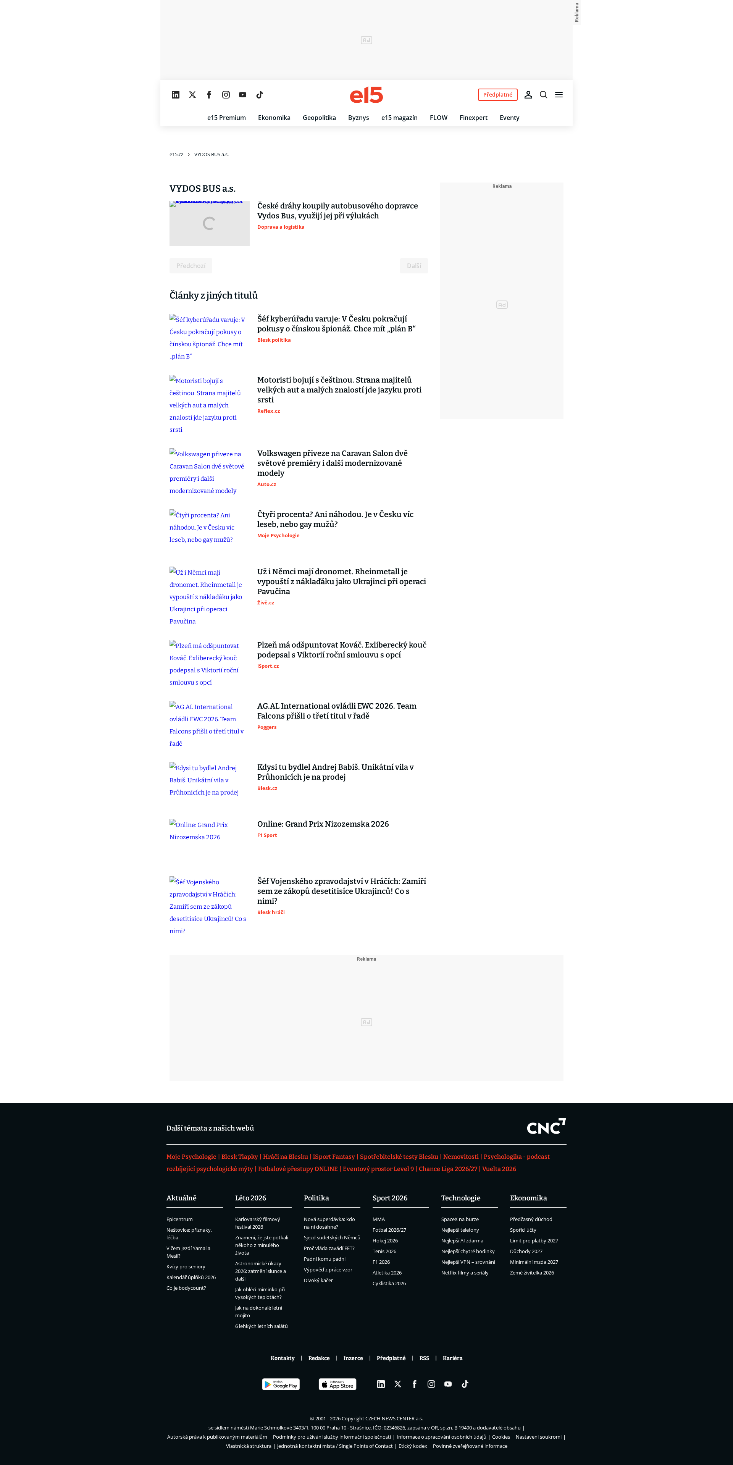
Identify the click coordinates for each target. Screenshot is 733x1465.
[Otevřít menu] (559, 94)
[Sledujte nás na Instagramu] (226, 95)
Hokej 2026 (385, 1240)
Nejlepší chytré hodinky (468, 1251)
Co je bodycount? (186, 1287)
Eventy (510, 117)
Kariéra (453, 1358)
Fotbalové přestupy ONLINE (298, 1169)
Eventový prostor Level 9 (378, 1169)
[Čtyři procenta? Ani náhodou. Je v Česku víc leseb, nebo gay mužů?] (210, 531)
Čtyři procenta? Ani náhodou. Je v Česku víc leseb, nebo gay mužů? (335, 519)
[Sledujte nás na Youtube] (243, 95)
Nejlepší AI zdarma (462, 1240)
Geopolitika (319, 117)
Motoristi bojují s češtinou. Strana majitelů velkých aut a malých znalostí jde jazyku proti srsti (339, 389)
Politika (316, 1198)
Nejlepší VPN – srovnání (468, 1261)
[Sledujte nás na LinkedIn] (176, 95)
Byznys (358, 117)
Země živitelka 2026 (532, 1272)
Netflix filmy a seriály (465, 1272)
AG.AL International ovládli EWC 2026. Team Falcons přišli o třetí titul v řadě (337, 710)
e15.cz (176, 154)
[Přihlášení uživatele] (528, 94)
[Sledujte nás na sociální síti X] (192, 95)
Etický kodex (413, 1445)
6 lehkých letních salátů (261, 1326)
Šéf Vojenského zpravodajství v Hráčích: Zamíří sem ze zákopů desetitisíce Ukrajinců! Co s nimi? (341, 891)
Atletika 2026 (387, 1272)
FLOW (438, 117)
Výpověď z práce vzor (328, 1269)
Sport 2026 (390, 1198)
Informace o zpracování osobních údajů (441, 1436)
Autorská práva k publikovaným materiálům (217, 1436)
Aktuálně (181, 1198)
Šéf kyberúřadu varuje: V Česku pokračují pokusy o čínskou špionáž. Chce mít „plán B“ (336, 323)
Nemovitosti (461, 1156)
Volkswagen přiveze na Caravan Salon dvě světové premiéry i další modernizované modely (332, 463)
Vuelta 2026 (499, 1169)
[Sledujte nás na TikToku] (259, 95)
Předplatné (391, 1358)
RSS (424, 1358)
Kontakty (283, 1358)
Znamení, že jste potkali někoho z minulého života (261, 1245)
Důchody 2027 (526, 1251)
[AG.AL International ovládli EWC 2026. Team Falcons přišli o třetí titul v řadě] (210, 725)
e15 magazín (399, 117)
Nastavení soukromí (539, 1436)
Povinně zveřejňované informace (470, 1445)
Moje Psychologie (191, 1156)
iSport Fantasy (334, 1156)
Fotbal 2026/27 (389, 1229)
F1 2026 (381, 1261)
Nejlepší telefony (460, 1229)
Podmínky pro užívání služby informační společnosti (332, 1436)
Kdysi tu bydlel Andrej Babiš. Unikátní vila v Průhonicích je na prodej (335, 772)
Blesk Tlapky (239, 1156)
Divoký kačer (318, 1280)
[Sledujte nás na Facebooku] (209, 95)
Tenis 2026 (384, 1251)
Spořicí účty (523, 1229)
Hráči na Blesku (285, 1156)
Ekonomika (274, 117)
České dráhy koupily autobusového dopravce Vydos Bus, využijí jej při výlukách (337, 210)
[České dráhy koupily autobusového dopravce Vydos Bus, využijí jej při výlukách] (210, 223)
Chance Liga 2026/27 (448, 1169)
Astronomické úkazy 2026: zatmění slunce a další (260, 1271)
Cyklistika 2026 (389, 1283)
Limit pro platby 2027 (534, 1240)
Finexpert (474, 117)
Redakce (319, 1358)
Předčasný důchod (531, 1219)
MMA (379, 1219)
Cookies (501, 1436)
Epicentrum (179, 1219)
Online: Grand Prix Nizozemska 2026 (323, 824)
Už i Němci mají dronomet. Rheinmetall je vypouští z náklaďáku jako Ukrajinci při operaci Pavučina (341, 581)
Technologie (461, 1198)
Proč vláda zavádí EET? (329, 1248)
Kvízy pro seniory (185, 1266)
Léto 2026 (250, 1198)
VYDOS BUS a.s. (211, 154)
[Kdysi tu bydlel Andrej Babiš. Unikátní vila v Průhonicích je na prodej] (210, 784)
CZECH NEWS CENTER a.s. (394, 1418)
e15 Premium (226, 117)
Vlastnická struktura (248, 1445)
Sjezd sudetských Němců (332, 1237)
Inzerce (353, 1358)
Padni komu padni (325, 1258)
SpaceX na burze (460, 1219)
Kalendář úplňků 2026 (191, 1277)
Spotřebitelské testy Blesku (399, 1156)
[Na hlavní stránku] (366, 95)
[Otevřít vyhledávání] (543, 94)
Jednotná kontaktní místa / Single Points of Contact (335, 1445)
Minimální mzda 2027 (534, 1261)
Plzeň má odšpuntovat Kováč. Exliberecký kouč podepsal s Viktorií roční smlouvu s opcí (341, 649)
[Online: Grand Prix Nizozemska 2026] (210, 841)
